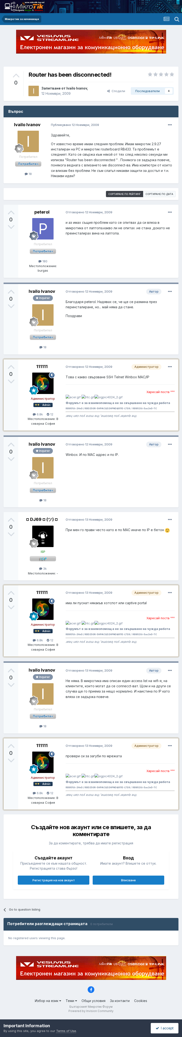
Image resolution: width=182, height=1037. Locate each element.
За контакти (120, 1001)
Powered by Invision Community (91, 1011)
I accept (166, 1028)
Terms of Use (66, 1031)
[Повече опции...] (170, 125)
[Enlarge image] (167, 530)
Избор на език (47, 1001)
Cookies (140, 1001)
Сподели (117, 91)
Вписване (128, 880)
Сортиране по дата (159, 194)
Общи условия (93, 1001)
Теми (70, 1001)
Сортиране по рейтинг (124, 194)
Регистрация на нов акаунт (53, 880)
